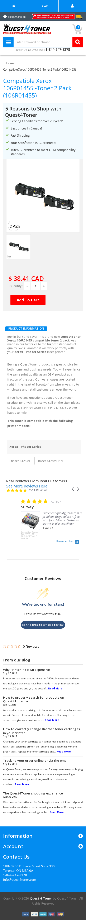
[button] (73, 489)
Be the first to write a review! (43, 625)
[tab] (26, 328)
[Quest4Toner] (14, 6)
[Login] (72, 6)
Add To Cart (28, 299)
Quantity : (16, 286)
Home (10, 63)
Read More (55, 688)
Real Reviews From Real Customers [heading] (36, 481)
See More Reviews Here (26, 486)
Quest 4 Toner (41, 898)
